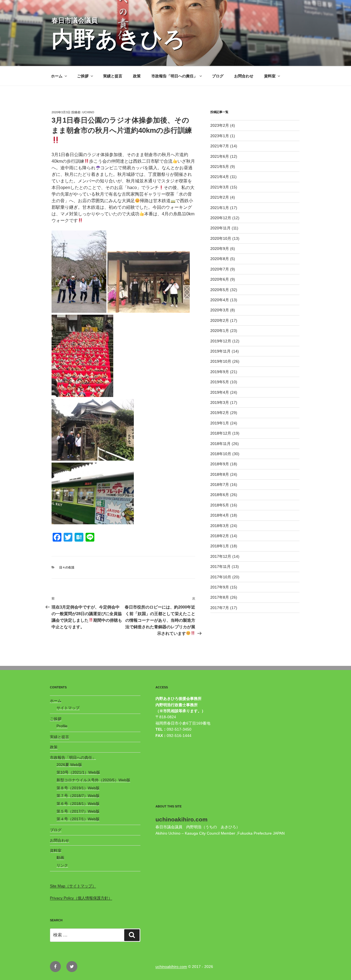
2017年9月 (219, 587)
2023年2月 (219, 125)
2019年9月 (219, 372)
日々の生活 (66, 567)
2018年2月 (219, 536)
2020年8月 (219, 259)
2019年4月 (219, 392)
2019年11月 (220, 351)
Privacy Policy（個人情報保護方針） (81, 898)
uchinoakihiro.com (171, 966)
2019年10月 (220, 361)
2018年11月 (220, 443)
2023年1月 (219, 136)
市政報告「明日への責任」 (174, 76)
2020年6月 (219, 279)
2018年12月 (220, 433)
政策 (137, 76)
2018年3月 (219, 525)
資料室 (270, 76)
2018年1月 (219, 546)
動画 (60, 857)
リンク (62, 865)
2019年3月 (219, 402)
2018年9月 (219, 464)
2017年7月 (219, 608)
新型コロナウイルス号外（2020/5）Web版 (93, 780)
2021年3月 (219, 187)
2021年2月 (219, 197)
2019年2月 (219, 412)
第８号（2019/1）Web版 (78, 788)
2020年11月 (220, 228)
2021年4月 (219, 176)
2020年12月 (220, 218)
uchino (88, 112)
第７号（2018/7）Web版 (78, 795)
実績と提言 (112, 76)
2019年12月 (220, 341)
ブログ (217, 76)
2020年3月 (219, 310)
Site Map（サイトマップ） (73, 886)
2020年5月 (219, 290)
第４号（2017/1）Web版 (78, 819)
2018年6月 (219, 494)
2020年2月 (219, 320)
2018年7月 (219, 484)
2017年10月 (220, 577)
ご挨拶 (83, 76)
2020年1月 (219, 330)
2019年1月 (219, 423)
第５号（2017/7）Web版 (78, 811)
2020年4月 (219, 300)
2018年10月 (220, 454)
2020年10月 (220, 238)
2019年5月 (219, 382)
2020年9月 (219, 248)
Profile (61, 726)
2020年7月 (219, 269)
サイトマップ (68, 708)
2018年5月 (219, 505)
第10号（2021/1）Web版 (78, 772)
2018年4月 (219, 515)
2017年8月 (219, 597)
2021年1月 (219, 207)
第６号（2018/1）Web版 (78, 803)
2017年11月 (220, 566)
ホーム (57, 76)
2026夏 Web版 (69, 764)
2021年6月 (219, 156)
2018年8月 (219, 474)
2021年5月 (219, 166)
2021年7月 (219, 146)
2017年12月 (220, 556)
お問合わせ (243, 76)
